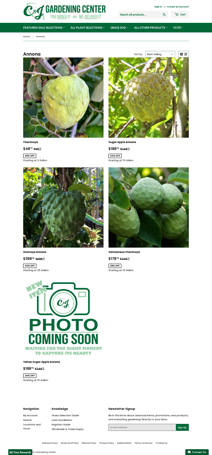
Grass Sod (118, 27)
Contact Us (161, 443)
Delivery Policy (50, 443)
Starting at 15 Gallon (125, 151)
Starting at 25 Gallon (40, 261)
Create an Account (178, 6)
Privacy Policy (106, 443)
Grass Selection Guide (65, 415)
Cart (183, 14)
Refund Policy (89, 443)
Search (27, 420)
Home (26, 36)
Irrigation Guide (61, 424)
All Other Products (150, 27)
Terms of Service (143, 443)
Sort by (138, 54)
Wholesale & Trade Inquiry (67, 429)
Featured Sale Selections (43, 27)
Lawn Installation (62, 420)
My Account (30, 415)
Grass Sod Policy (70, 443)
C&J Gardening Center (43, 452)
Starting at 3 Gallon (39, 151)
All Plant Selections (87, 27)
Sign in (158, 6)
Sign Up (182, 427)
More (177, 28)
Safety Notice (124, 443)
